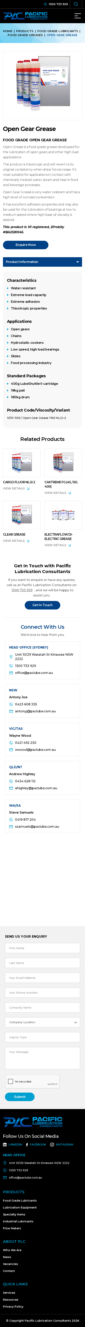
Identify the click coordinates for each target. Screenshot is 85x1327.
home (7, 31)
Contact (9, 1271)
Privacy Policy (13, 1306)
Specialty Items (14, 1214)
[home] (27, 16)
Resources (10, 1299)
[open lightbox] (42, 85)
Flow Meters (12, 1228)
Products (24, 31)
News (7, 1257)
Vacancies (10, 1264)
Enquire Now (26, 245)
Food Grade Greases (25, 35)
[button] (77, 15)
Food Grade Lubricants (57, 31)
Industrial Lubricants (18, 1221)
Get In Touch (42, 605)
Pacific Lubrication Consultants (47, 1320)
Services (9, 1293)
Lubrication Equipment (20, 1207)
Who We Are (12, 1250)
